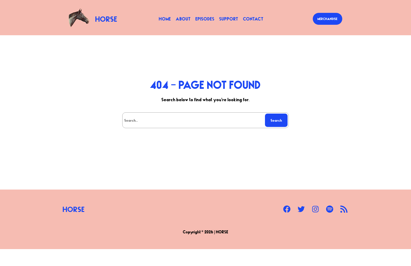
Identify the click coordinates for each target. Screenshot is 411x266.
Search (276, 120)
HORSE (106, 19)
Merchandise (328, 19)
